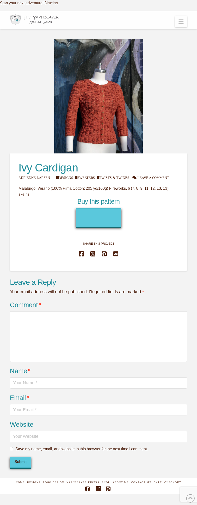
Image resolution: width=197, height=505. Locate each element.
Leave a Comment (152, 178)
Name (20, 371)
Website (21, 424)
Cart (158, 482)
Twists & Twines (114, 178)
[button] (181, 21)
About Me (120, 482)
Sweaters (86, 178)
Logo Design (53, 482)
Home (20, 482)
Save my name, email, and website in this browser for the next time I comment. (81, 449)
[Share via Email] (115, 254)
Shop (106, 482)
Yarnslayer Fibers (83, 482)
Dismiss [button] (51, 3)
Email (19, 398)
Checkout (172, 482)
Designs (66, 178)
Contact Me (141, 482)
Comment (25, 305)
